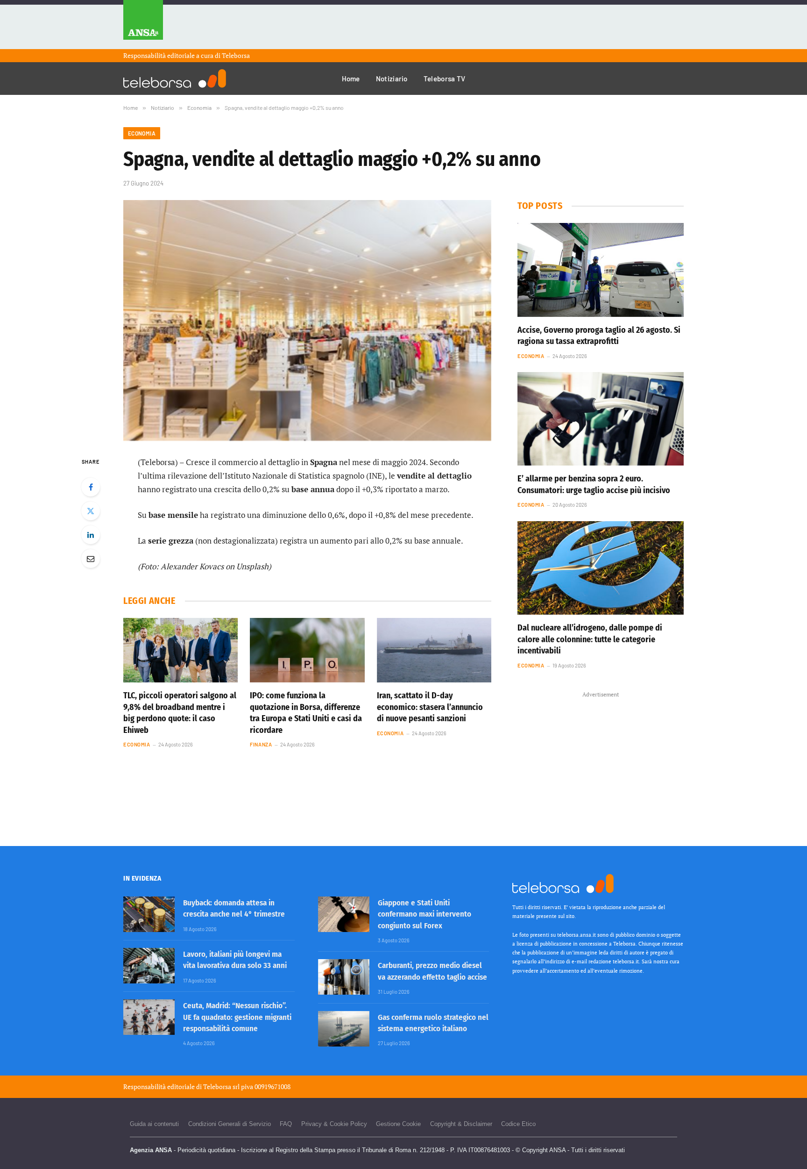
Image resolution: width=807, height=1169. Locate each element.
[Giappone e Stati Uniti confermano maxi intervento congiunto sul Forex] (343, 914)
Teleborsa (236, 55)
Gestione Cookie (398, 1123)
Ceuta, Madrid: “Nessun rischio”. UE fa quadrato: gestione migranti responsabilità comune (237, 1017)
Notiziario (392, 78)
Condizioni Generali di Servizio (229, 1123)
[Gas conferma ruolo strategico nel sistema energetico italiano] (343, 1029)
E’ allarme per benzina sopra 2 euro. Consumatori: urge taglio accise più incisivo (593, 484)
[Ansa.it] (143, 24)
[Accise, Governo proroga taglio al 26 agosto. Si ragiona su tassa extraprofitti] (600, 269)
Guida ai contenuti (154, 1123)
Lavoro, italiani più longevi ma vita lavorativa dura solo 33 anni (235, 959)
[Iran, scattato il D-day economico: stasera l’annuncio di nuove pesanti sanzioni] (434, 650)
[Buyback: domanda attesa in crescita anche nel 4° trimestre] (149, 914)
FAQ (286, 1123)
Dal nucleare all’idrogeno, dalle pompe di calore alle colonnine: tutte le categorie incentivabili (589, 639)
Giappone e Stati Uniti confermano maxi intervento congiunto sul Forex (424, 914)
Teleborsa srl (221, 1086)
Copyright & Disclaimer (461, 1123)
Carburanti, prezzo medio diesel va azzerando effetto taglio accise (432, 971)
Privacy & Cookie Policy (334, 1123)
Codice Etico (518, 1123)
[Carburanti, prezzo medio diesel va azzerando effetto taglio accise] (343, 977)
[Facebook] (90, 487)
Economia (142, 133)
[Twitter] (90, 511)
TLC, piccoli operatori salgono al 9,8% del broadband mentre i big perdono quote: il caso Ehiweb (179, 712)
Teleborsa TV (445, 78)
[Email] (90, 558)
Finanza (261, 744)
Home (351, 78)
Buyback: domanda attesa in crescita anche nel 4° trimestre (234, 908)
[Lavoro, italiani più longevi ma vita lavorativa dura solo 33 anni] (149, 965)
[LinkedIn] (90, 534)
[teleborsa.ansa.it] (174, 78)
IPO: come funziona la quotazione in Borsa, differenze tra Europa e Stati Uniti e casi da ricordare (306, 712)
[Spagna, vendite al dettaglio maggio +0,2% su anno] (307, 320)
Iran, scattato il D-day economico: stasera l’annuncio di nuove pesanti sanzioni (430, 707)
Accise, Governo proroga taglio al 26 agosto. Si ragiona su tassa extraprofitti (598, 335)
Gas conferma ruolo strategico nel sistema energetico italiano (433, 1022)
